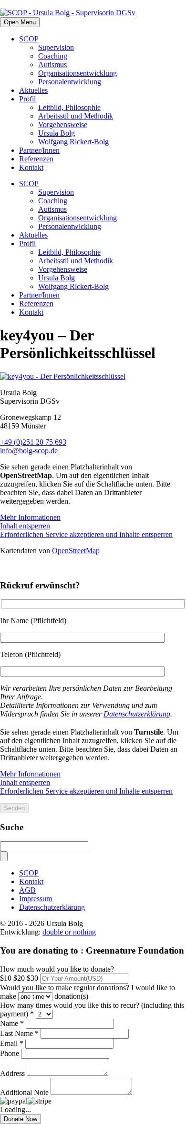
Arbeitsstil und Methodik (75, 116)
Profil (27, 99)
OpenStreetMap (76, 551)
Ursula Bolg (56, 133)
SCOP (29, 39)
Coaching (52, 56)
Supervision (56, 47)
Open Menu (20, 22)
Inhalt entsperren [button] (25, 526)
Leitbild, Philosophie (69, 107)
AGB (27, 890)
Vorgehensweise (62, 124)
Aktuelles (33, 90)
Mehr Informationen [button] (30, 517)
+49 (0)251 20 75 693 (33, 442)
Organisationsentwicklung (77, 73)
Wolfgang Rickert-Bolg (73, 142)
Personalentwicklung (69, 82)
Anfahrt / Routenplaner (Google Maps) (60, 567)
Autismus (52, 64)
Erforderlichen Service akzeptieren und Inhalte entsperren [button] (86, 534)
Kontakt (31, 167)
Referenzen (36, 159)
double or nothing (69, 932)
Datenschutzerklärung (136, 714)
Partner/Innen (39, 150)
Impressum (35, 899)
